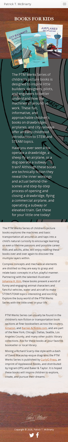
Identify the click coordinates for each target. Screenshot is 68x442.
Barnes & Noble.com (34, 328)
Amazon (10, 328)
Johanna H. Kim (11, 281)
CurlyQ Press (49, 359)
